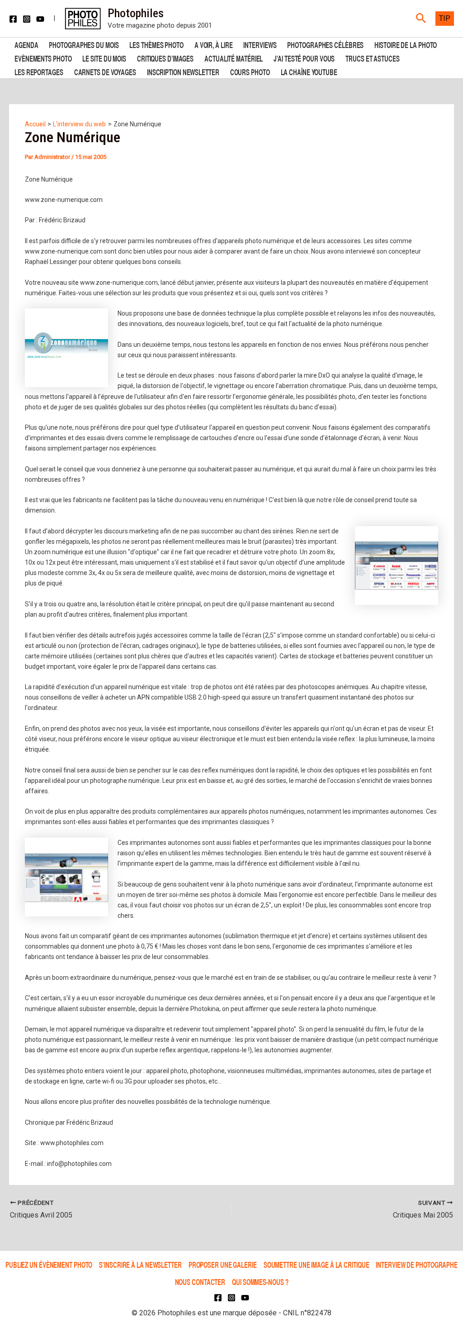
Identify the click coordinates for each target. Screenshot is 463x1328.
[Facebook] (13, 19)
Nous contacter (200, 1281)
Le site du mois (104, 58)
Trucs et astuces (372, 58)
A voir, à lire (213, 44)
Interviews (259, 44)
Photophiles (136, 13)
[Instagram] (27, 19)
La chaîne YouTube (309, 71)
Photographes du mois (83, 44)
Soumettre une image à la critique (316, 1264)
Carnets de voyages (105, 71)
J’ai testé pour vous (304, 58)
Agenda (26, 44)
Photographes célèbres (325, 44)
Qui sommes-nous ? (260, 1281)
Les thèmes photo (156, 44)
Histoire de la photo (405, 44)
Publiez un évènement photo (48, 1264)
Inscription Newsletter (183, 71)
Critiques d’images (165, 58)
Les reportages (38, 71)
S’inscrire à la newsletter (140, 1264)
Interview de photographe (417, 1264)
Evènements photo (42, 58)
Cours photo (250, 71)
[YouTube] (40, 19)
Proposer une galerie (223, 1264)
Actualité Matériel (233, 58)
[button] (421, 18)
